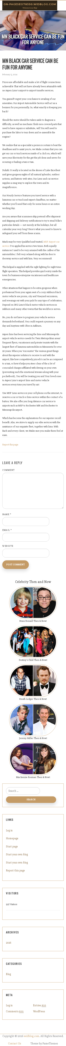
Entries (39, 1005)
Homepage (12, 838)
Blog (8, 974)
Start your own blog (17, 854)
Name (6, 514)
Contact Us (14, 1043)
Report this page (10, 444)
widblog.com (31, 1036)
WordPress (39, 1011)
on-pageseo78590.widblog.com (30, 4)
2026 (8, 942)
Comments (15, 1011)
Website (7, 546)
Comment (8, 470)
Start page (12, 846)
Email (7, 530)
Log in (9, 830)
